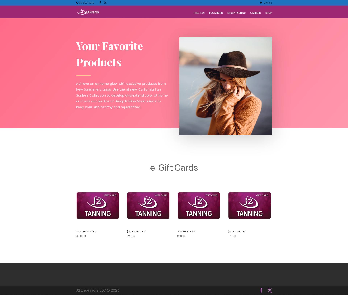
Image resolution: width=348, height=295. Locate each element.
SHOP (268, 13)
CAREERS (255, 13)
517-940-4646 (86, 2)
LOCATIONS (216, 13)
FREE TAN (199, 13)
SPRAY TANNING (236, 13)
